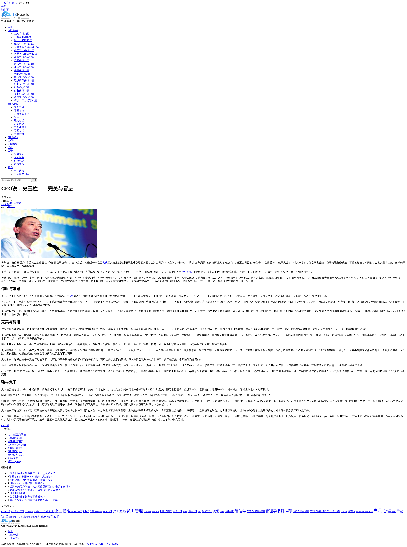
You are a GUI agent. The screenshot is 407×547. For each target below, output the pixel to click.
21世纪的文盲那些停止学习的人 (27, 483)
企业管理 (62, 511)
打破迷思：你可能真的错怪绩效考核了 (31, 480)
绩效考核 (368, 512)
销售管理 (30, 517)
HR (12, 512)
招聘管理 (192, 511)
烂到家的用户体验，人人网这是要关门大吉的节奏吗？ (40, 486)
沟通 (216, 511)
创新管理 (98, 512)
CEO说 (5, 425)
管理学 (240, 511)
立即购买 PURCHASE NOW (102, 544)
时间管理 (207, 511)
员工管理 (134, 511)
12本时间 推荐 (17, 493)
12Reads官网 (14, 203)
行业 (18, 517)
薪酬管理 (12, 517)
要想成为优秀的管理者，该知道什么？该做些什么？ (39, 490)
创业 (86, 511)
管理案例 (315, 511)
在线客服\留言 (9, 2)
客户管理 (177, 511)
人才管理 (19, 511)
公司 (74, 511)
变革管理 (107, 511)
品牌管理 (147, 512)
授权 (199, 512)
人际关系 (29, 511)
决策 (79, 511)
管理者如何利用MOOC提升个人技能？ (30, 476)
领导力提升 (40, 516)
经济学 (344, 512)
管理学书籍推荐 (278, 511)
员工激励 (119, 511)
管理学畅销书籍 (301, 511)
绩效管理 (360, 512)
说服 (23, 516)
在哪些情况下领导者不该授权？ (27, 496)
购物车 (5, 9)
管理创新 (229, 511)
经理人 (351, 511)
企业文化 (187, 271)
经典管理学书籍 (330, 511)
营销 (71, 296)
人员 (104, 262)
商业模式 (155, 512)
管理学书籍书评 (256, 511)
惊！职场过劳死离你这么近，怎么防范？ (32, 473)
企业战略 (38, 511)
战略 (185, 512)
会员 (3, 6)
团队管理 (166, 511)
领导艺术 (53, 516)
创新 (92, 511)
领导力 (5, 204)
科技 (222, 512)
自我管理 (382, 510)
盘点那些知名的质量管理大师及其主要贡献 (34, 500)
